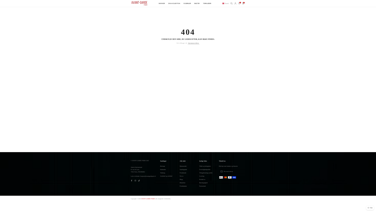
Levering (201, 176)
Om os (181, 176)
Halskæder (163, 169)
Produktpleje (183, 186)
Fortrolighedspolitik (204, 169)
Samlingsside (183, 169)
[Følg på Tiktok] (139, 180)
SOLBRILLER (187, 3)
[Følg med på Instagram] (135, 180)
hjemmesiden (193, 43)
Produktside (183, 173)
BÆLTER (197, 3)
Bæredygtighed (203, 183)
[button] (226, 3)
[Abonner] (242, 171)
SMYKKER (162, 3)
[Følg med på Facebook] (131, 180)
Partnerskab (202, 186)
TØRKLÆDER (207, 3)
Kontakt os (202, 179)
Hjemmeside (183, 166)
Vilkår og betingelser (205, 166)
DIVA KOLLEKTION (174, 3)
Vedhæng (162, 173)
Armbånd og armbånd (166, 176)
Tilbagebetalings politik (205, 173)
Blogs (181, 179)
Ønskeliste (182, 183)
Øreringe (162, 166)
